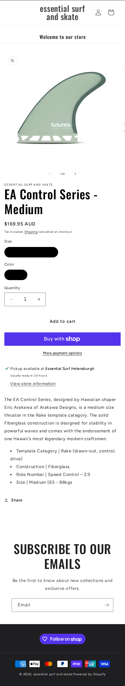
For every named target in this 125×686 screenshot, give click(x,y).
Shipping (31, 232)
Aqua (15, 274)
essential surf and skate (52, 674)
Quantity (12, 288)
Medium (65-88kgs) (31, 252)
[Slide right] (75, 173)
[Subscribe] (106, 605)
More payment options (62, 353)
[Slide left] (49, 173)
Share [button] (17, 500)
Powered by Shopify (89, 674)
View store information (33, 383)
